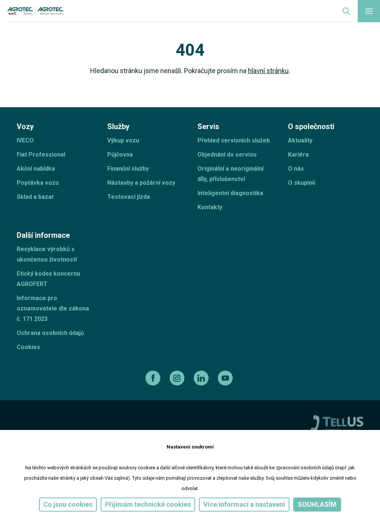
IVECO (25, 140)
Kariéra (298, 154)
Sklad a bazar (35, 196)
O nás (296, 168)
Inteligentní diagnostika (230, 193)
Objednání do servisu (226, 154)
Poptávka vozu (38, 182)
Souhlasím (317, 504)
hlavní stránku (268, 71)
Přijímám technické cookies (148, 504)
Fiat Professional (41, 154)
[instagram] (178, 378)
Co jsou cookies (67, 504)
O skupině (301, 182)
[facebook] (153, 378)
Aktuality (300, 140)
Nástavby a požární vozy (141, 182)
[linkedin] (202, 378)
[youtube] (226, 378)
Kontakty (209, 207)
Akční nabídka (36, 168)
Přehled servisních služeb (233, 140)
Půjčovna (120, 154)
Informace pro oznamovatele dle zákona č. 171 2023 (53, 308)
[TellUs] (337, 423)
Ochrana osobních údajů (50, 332)
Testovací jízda (128, 196)
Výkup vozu (123, 140)
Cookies (28, 347)
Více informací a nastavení (244, 504)
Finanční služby (128, 168)
